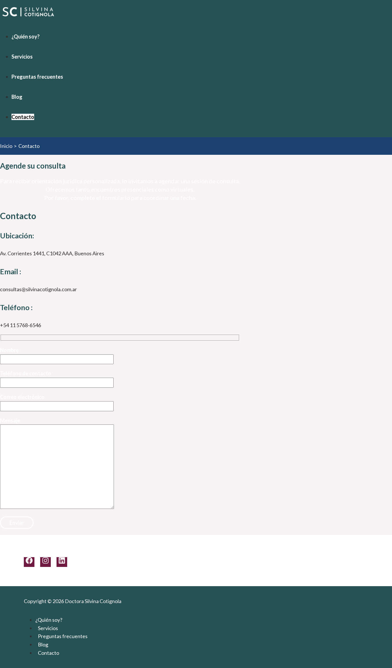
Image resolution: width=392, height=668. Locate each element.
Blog (16, 97)
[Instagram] (45, 562)
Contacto (22, 117)
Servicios (22, 56)
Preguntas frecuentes (37, 77)
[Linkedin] (62, 562)
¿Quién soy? (25, 36)
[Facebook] (29, 562)
